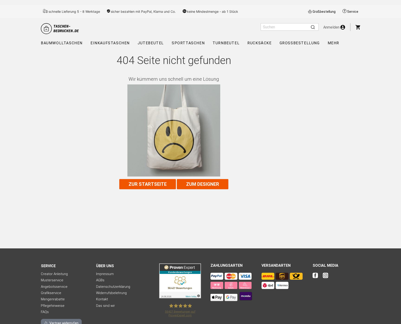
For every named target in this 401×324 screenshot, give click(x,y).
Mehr (333, 43)
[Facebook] (317, 278)
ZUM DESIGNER (202, 184)
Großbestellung (324, 11)
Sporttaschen (188, 43)
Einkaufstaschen (110, 43)
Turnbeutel (226, 43)
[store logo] (60, 28)
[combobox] (290, 27)
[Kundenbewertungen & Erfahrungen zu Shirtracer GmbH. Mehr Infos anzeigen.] (180, 297)
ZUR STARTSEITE (148, 184)
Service (352, 11)
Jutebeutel (151, 43)
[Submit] (313, 27)
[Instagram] (325, 278)
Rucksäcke (259, 43)
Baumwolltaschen (62, 43)
